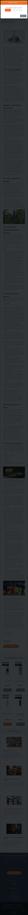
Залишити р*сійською (17, 10)
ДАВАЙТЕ (8, 10)
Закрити (23, 16)
